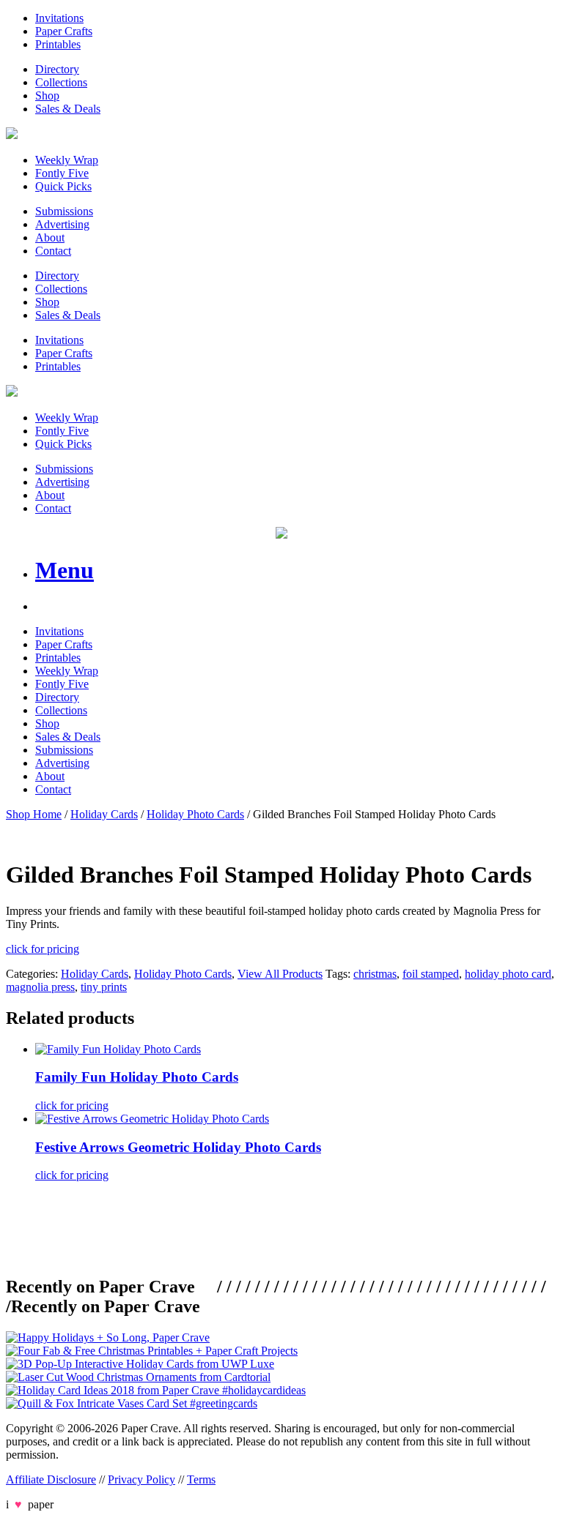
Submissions (64, 211)
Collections (61, 82)
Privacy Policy (141, 1479)
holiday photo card (508, 974)
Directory (57, 69)
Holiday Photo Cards (195, 814)
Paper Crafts (63, 31)
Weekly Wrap (66, 160)
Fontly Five (62, 173)
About (50, 237)
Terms (201, 1479)
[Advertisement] (273, 1227)
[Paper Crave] (12, 135)
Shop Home (34, 814)
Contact (53, 250)
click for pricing (42, 949)
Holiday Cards (104, 814)
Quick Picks (63, 186)
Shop (47, 95)
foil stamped (430, 974)
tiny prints (104, 987)
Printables (58, 44)
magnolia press (40, 987)
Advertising (62, 224)
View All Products (280, 974)
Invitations (59, 18)
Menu (64, 570)
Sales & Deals (67, 108)
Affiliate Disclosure (51, 1479)
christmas (375, 974)
